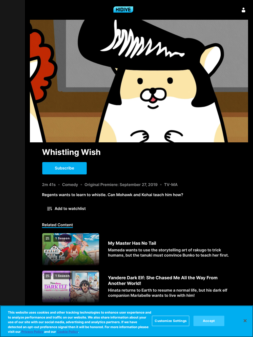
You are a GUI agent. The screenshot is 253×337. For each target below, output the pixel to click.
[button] (64, 168)
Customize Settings (170, 321)
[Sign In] (243, 10)
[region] (126, 321)
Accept (209, 321)
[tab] (57, 225)
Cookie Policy (67, 332)
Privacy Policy (32, 332)
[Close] (245, 320)
